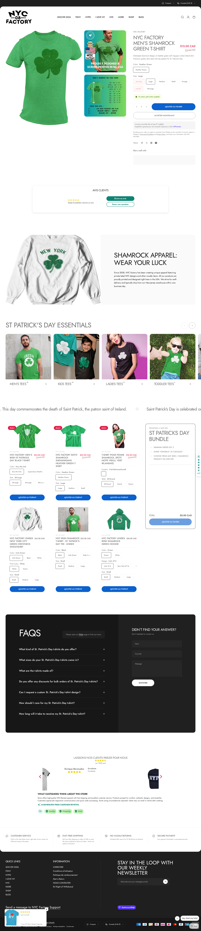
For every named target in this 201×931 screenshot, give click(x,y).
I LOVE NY (10, 879)
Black (29, 558)
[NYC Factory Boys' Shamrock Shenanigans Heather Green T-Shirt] (73, 436)
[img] (100, 760)
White (39, 558)
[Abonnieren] (165, 881)
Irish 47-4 (107, 566)
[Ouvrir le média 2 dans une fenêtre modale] (105, 51)
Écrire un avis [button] (120, 198)
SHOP (8, 890)
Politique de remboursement (65, 875)
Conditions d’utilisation (45, 926)
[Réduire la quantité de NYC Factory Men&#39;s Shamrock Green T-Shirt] (136, 106)
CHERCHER (58, 867)
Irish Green (16, 558)
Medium (162, 81)
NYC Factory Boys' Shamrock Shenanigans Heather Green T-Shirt (67, 460)
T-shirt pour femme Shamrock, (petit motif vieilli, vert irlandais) (113, 459)
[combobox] (168, 3)
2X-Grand (107, 484)
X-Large (184, 81)
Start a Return (58, 879)
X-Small (138, 89)
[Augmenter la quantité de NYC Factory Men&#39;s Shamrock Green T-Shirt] (147, 106)
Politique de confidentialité (30, 926)
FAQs (81, 634)
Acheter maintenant (164, 115)
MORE (8, 887)
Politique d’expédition (59, 926)
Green (25, 569)
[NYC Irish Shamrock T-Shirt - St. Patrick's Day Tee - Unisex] (73, 519)
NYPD (8, 875)
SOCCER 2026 (12, 867)
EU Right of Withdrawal (63, 887)
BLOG (8, 894)
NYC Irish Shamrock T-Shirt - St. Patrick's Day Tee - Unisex (68, 541)
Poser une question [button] (120, 204)
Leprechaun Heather (35, 471)
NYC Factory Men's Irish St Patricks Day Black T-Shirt (21, 457)
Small (173, 81)
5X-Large (41, 482)
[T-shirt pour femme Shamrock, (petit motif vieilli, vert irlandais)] (119, 436)
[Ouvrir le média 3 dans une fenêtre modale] (105, 96)
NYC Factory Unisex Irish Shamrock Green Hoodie (113, 541)
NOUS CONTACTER (61, 883)
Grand (119, 484)
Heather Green (141, 70)
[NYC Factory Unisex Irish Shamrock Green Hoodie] (119, 519)
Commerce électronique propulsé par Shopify (38, 922)
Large (151, 81)
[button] (40, 776)
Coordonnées (70, 926)
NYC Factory (14, 535)
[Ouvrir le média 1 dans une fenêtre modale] (44, 77)
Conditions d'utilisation (63, 871)
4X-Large (28, 482)
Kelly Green (87, 555)
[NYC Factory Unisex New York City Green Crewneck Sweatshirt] (27, 519)
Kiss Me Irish (16, 471)
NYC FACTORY (139, 31)
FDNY (8, 871)
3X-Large (139, 81)
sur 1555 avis (100, 763)
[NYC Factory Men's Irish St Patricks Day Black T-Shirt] (27, 436)
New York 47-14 (123, 566)
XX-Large (150, 89)
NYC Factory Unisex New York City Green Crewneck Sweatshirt (21, 542)
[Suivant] (192, 325)
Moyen (130, 484)
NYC (8, 883)
